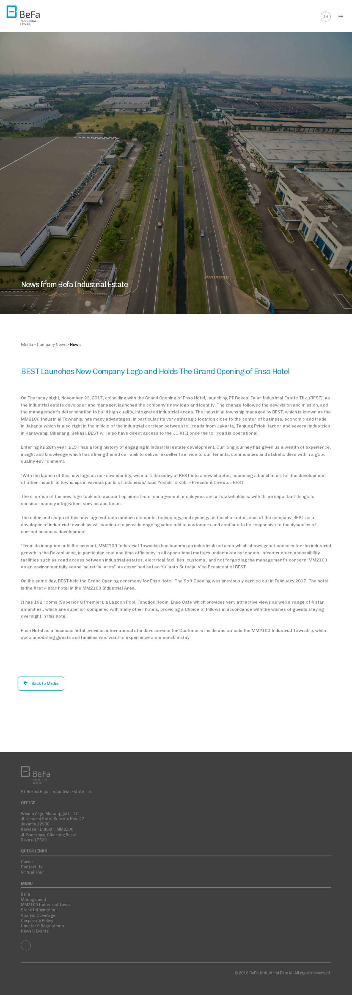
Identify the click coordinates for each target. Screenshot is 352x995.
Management (33, 899)
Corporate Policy (37, 920)
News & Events (35, 931)
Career (27, 861)
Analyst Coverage (38, 915)
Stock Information (39, 909)
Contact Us (31, 867)
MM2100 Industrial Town (45, 904)
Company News (51, 344)
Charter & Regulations (42, 925)
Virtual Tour (32, 872)
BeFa (25, 894)
